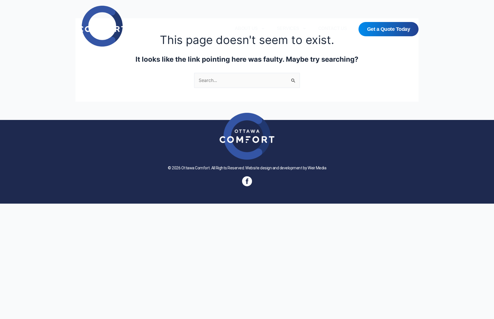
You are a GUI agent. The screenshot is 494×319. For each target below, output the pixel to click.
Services (288, 28)
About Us (246, 28)
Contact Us (332, 28)
